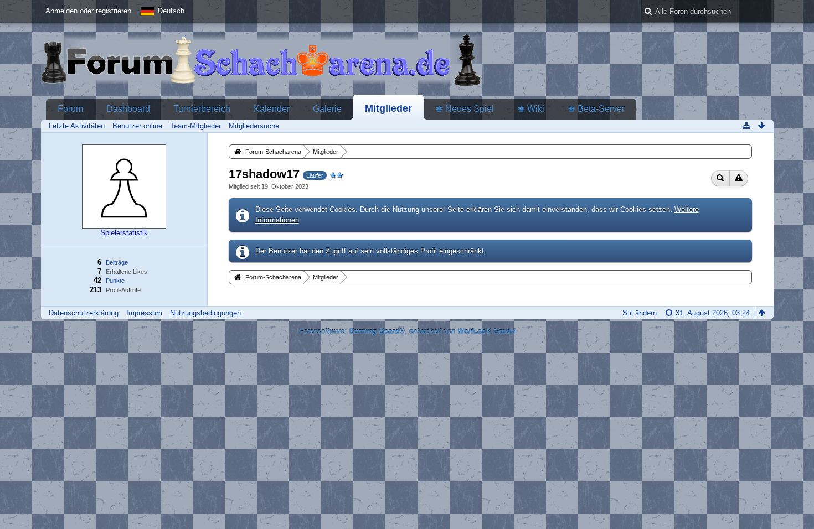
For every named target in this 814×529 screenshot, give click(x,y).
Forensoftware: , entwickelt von (407, 331)
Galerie (327, 108)
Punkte (115, 280)
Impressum (144, 313)
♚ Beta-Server (596, 108)
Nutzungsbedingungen (205, 313)
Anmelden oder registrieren (88, 11)
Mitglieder (388, 108)
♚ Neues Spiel (464, 108)
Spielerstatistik (124, 233)
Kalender (272, 108)
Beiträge (117, 262)
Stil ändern (639, 313)
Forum (70, 108)
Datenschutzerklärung (84, 313)
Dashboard (128, 108)
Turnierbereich (201, 108)
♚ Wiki (530, 108)
